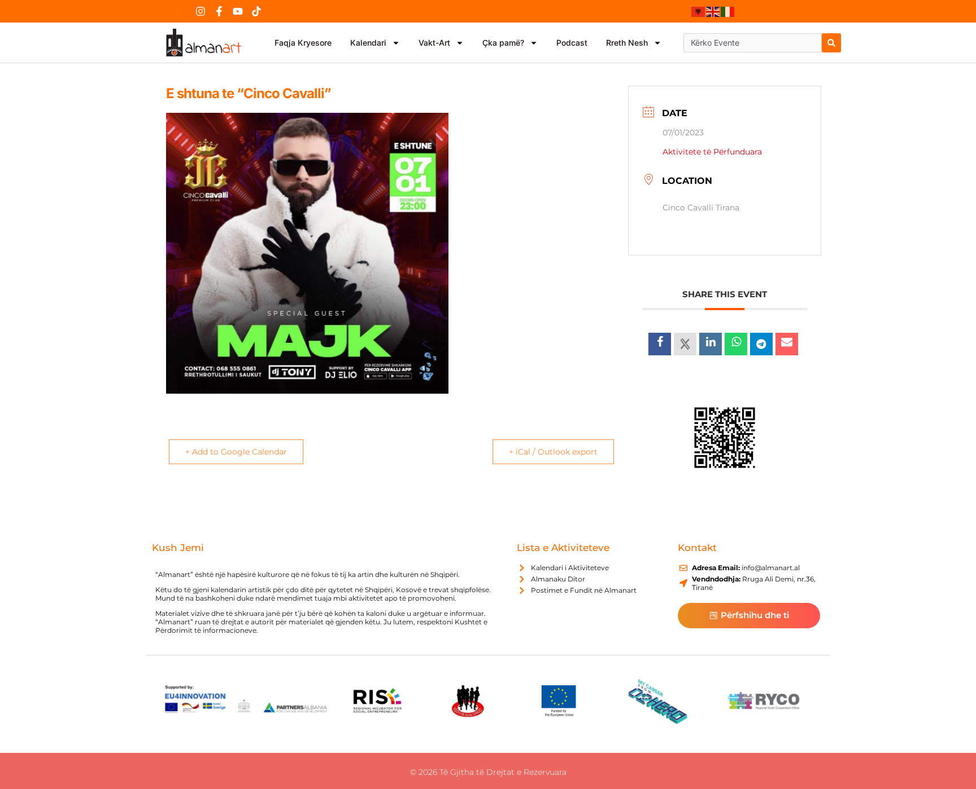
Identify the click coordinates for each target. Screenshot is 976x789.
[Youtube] (238, 11)
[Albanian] (698, 11)
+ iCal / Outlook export (553, 452)
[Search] (831, 42)
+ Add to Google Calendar (236, 452)
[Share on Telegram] (761, 344)
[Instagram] (200, 11)
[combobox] (752, 42)
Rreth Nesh (627, 42)
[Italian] (728, 11)
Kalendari (368, 42)
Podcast (571, 42)
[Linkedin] (710, 344)
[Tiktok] (256, 11)
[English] (713, 11)
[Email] (786, 344)
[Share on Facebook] (659, 344)
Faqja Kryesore (303, 42)
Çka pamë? (503, 42)
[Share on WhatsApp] (736, 344)
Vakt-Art (434, 42)
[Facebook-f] (219, 11)
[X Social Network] (685, 344)
